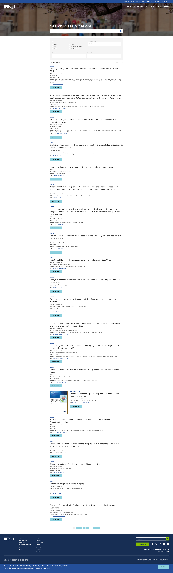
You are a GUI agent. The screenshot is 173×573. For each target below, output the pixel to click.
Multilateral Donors (23, 546)
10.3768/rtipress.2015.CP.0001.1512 (80, 402)
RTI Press (138, 1)
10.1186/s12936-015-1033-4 (59, 224)
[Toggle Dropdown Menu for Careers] (168, 6)
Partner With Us (150, 1)
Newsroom (133, 1)
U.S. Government (23, 540)
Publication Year (92, 41)
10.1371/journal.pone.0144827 (60, 432)
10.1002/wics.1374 (57, 493)
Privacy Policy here (62, 567)
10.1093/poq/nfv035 (57, 287)
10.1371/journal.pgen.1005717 (60, 133)
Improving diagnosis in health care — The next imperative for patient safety (82, 167)
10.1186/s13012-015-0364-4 (59, 197)
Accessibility (39, 549)
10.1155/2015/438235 (58, 248)
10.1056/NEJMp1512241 (58, 175)
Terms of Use (39, 547)
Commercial (22, 542)
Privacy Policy (39, 540)
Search (156, 1)
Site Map (38, 544)
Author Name (90, 53)
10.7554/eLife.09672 (58, 84)
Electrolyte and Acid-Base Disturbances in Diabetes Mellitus (75, 464)
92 (94, 528)
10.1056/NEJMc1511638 (58, 472)
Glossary (38, 546)
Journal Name (55, 53)
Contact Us (38, 551)
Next (98, 528)
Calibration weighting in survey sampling (67, 483)
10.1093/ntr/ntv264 (57, 155)
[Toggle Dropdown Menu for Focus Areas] (142, 6)
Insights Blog (126, 1)
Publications (143, 1)
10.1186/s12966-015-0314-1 (59, 312)
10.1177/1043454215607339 (59, 382)
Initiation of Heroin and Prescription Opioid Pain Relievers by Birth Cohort (81, 260)
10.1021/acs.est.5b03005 (59, 516)
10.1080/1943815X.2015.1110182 (60, 334)
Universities (21, 547)
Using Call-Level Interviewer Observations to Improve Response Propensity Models (85, 279)
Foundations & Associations (25, 544)
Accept (165, 567)
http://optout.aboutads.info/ (31, 568)
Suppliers (21, 549)
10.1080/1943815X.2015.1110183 (60, 358)
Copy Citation (56, 87)
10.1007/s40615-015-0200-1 (60, 108)
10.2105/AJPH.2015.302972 (59, 268)
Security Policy (39, 542)
